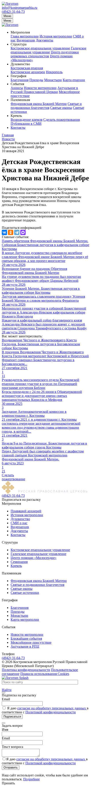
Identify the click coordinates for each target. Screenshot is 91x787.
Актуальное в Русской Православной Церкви (44, 90)
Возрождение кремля (26, 120)
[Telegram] (16, 232)
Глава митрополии (25, 36)
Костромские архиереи (28, 72)
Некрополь (54, 72)
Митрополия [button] (20, 32)
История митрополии (56, 36)
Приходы (36, 80)
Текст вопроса (12, 747)
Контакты (18, 127)
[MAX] (23, 232)
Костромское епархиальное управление (40, 48)
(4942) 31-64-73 (13, 11)
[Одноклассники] (10, 232)
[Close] (3, 692)
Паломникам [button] (20, 100)
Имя (5, 729)
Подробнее (31, 779)
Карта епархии (74, 80)
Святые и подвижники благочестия (46, 106)
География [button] (18, 76)
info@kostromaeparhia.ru (19, 7)
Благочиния (19, 80)
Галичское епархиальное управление (48, 50)
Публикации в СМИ (26, 123)
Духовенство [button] (20, 64)
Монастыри (53, 80)
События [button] (17, 84)
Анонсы (17, 88)
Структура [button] (19, 44)
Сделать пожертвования (61, 120)
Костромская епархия (27, 68)
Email (6, 699)
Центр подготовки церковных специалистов (45, 54)
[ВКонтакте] (4, 232)
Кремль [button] (16, 116)
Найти (6, 690)
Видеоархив (26, 40)
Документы (44, 40)
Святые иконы (61, 108)
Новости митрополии (40, 88)
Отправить (11, 767)
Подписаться (12, 716)
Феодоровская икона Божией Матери (39, 104)
